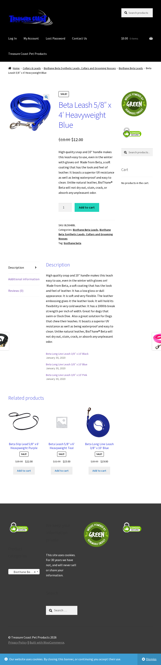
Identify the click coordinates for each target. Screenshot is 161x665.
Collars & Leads (32, 68)
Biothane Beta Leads (131, 68)
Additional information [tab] (23, 279)
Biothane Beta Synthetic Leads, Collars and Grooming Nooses (80, 68)
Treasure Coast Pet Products (27, 54)
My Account (31, 38)
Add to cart (87, 207)
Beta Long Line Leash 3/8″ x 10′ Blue (66, 364)
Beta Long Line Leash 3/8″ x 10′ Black (67, 353)
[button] (46, 97)
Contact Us (79, 38)
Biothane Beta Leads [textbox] (24, 572)
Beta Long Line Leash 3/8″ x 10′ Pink (66, 375)
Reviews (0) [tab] (15, 291)
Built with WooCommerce (46, 642)
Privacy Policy (17, 642)
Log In (12, 38)
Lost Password (55, 38)
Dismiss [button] (151, 659)
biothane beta (72, 243)
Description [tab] (16, 267)
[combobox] (24, 571)
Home (16, 68)
